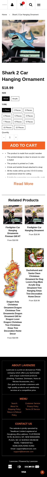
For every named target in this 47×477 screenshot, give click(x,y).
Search (14, 403)
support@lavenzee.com (23, 451)
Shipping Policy (14, 409)
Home (4, 15)
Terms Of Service (33, 409)
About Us (14, 406)
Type (4, 104)
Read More (23, 184)
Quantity (5, 132)
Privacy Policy (32, 406)
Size (4, 93)
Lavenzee (14, 461)
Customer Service (32, 403)
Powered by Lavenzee (28, 461)
